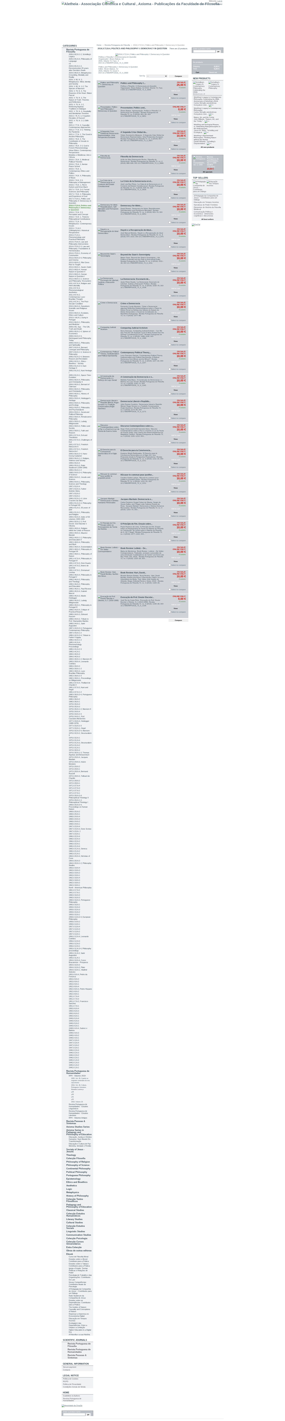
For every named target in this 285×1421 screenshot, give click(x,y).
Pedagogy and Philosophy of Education (79, 1205)
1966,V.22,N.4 (74, 836)
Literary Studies (74, 1219)
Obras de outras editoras (79, 1250)
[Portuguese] (112, 2)
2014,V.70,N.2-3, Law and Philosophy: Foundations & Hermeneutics (79, 248)
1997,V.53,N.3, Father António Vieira (77, 490)
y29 (72, 1092)
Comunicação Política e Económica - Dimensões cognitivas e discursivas (203, 214)
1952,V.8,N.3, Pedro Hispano (80, 989)
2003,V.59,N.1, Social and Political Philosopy (79, 413)
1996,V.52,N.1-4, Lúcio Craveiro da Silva (78, 499)
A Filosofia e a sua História (79, 1335)
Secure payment (69, 1367)
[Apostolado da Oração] (72, 1405)
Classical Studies (75, 1210)
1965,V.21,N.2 (74, 851)
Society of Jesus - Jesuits (75, 1150)
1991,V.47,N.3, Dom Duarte (80, 563)
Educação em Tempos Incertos (206, 202)
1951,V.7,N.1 (74, 1006)
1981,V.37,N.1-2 (75, 692)
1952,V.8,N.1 (74, 994)
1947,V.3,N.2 (74, 1045)
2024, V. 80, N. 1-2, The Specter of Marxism (78, 87)
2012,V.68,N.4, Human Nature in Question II (78, 271)
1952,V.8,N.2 (74, 991)
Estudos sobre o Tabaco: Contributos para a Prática (79, 1265)
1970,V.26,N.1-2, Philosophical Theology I (78, 801)
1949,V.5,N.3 (74, 1021)
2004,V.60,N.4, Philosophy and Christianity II (79, 381)
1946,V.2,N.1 (74, 1058)
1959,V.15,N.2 (74, 912)
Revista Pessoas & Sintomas (75, 1122)
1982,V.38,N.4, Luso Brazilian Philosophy (77, 672)
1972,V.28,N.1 (74, 783)
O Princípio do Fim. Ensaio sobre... (136, 524)
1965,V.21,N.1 (74, 854)
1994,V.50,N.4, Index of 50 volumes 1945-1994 (79, 518)
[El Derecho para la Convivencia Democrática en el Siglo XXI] (108, 459)
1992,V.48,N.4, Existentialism (80, 547)
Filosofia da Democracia (132, 156)
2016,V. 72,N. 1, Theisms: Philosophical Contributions (79, 218)
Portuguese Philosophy (78, 1175)
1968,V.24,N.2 (74, 821)
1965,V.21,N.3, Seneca (78, 849)
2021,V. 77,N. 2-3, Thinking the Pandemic (79, 131)
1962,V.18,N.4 (74, 878)
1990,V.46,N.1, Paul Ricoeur (80, 589)
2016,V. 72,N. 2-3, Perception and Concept (78, 213)
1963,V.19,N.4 (74, 868)
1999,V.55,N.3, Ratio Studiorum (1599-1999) (78, 466)
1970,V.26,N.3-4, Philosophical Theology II (79, 797)
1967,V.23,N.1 (74, 834)
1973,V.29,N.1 (74, 769)
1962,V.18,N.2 (74, 883)
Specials (198, 153)
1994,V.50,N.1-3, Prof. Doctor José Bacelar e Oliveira (78, 524)
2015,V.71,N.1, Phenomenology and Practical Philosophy (77, 237)
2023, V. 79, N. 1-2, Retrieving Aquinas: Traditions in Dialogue (77, 106)
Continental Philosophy (78, 1168)
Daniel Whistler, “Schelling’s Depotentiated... (205, 142)
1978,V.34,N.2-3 (75, 714)
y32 (72, 1099)
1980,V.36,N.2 (74, 699)
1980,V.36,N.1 (74, 702)
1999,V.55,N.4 (74, 463)
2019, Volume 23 (77, 1102)
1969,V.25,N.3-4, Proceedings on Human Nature (78, 807)
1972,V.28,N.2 (74, 781)
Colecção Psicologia (76, 1238)
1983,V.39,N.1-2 (75, 669)
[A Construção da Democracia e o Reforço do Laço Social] (108, 386)
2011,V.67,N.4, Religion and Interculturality (80, 284)
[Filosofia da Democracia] (108, 165)
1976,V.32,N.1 (74, 738)
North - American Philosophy (80, 888)
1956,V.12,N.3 (74, 941)
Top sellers (200, 178)
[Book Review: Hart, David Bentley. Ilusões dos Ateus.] (108, 581)
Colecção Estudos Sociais (75, 1227)
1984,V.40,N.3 (74, 657)
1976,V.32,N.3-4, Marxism (79, 731)
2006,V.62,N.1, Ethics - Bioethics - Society (78, 362)
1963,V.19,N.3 (74, 870)
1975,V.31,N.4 (74, 740)
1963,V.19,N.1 (74, 875)
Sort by (142, 76)
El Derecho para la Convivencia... (136, 450)
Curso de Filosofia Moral (78, 1257)
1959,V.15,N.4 (74, 907)
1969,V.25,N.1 (74, 814)
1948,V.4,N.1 (74, 1038)
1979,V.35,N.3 (74, 707)
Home (66, 1392)
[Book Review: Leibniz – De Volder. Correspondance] (108, 557)
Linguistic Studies (75, 1231)
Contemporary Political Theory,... (136, 352)
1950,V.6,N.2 (74, 1013)
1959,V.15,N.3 (74, 910)
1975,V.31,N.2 (74, 745)
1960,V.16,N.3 (74, 897)
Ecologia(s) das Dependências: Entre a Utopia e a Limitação (78, 1325)
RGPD (65, 1381)
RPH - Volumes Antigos (78, 1118)
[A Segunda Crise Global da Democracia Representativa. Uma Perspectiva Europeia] (108, 141)
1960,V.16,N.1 (74, 905)
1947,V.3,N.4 (74, 1043)
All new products (207, 147)
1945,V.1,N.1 (74, 1067)
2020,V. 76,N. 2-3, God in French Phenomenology (79, 147)
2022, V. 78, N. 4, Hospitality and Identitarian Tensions (80, 112)
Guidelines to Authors (71, 1396)
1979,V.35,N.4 (74, 704)
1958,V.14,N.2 (74, 922)
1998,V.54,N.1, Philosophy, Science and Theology (79, 483)
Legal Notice (71, 1375)
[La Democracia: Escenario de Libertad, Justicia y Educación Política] (108, 288)
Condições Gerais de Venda (74, 1387)
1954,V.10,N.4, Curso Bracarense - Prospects (78, 961)
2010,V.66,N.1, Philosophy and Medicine (79, 323)
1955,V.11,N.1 (74, 958)
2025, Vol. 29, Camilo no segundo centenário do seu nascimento (80, 1080)
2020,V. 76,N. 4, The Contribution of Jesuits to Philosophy (79, 141)
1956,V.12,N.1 (74, 946)
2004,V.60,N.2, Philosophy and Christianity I (79, 390)
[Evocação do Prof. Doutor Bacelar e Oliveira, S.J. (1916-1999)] (108, 606)
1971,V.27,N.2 (74, 791)
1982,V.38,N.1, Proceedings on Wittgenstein (80, 679)
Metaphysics (72, 1192)
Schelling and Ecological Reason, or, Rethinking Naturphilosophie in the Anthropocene (207, 126)
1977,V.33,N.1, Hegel (77, 728)
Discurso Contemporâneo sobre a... (137, 426)
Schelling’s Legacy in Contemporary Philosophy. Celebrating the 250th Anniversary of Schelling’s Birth (207, 99)
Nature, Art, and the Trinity (204, 117)
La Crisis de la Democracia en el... (136, 181)
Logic (69, 1189)
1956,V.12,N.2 (74, 944)
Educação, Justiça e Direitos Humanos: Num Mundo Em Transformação (80, 1139)
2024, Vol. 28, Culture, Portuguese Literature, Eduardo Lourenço (79, 1087)
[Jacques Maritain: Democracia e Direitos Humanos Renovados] (108, 508)
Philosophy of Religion (78, 1162)
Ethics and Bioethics (76, 1182)
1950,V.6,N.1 (74, 1016)
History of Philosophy (77, 1196)
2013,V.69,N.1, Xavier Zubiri (80, 267)
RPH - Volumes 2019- (77, 1076)
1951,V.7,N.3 (74, 999)
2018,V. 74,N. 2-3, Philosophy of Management (79, 181)
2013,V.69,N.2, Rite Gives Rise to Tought (79, 263)
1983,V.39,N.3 (74, 666)
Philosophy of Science (77, 1165)
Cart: (214, 4)
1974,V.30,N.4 (74, 750)
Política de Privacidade (72, 1384)
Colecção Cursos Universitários (75, 1242)
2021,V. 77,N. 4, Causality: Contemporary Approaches (79, 126)
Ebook (69, 1254)
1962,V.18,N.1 (74, 885)
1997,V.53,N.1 (74, 496)
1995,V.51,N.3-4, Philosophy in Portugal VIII (80, 504)
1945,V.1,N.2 (74, 1065)
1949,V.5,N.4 (74, 1018)
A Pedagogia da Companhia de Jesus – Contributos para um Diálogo (80, 1291)
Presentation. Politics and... (133, 108)
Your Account (202, 4)
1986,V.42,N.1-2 (75, 640)
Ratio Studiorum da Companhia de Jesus (77, 1297)
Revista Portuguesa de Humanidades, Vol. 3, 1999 (213, 160)
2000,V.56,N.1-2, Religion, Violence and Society (79, 459)
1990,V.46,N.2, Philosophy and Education (79, 585)
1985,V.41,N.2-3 (75, 649)
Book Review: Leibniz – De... (134, 548)
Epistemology (73, 1179)
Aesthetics (71, 1185)
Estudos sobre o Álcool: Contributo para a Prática (79, 1260)
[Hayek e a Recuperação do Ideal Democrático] (108, 239)
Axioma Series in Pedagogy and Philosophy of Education (79, 1132)
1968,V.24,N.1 (74, 824)
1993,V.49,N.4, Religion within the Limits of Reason (79, 529)
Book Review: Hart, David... (133, 573)
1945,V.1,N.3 (74, 1063)
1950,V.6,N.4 (74, 1008)
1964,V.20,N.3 (74, 861)
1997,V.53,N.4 (74, 486)
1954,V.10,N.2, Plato (77, 967)
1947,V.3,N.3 (74, 1040)
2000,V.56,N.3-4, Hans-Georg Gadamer (78, 455)
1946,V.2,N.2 (74, 1055)
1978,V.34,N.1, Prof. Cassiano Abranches (77, 717)
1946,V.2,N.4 (74, 1050)
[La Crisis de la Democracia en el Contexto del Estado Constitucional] (108, 190)
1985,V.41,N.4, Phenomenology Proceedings (75, 644)
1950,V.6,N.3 (74, 1011)
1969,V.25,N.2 (74, 811)
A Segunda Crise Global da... (134, 132)
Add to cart (175, 91)
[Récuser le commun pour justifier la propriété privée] (108, 483)
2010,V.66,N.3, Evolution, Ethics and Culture (79, 314)
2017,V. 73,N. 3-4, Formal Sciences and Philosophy (79, 190)
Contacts (66, 1370)
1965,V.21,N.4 (74, 846)
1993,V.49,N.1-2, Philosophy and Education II (80, 539)
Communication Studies (78, 1235)
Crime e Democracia (130, 303)
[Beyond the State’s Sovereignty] (108, 263)
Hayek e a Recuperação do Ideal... (136, 230)
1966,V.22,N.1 (74, 844)
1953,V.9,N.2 (74, 981)
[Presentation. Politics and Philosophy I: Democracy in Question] (108, 116)
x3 (70, 64)
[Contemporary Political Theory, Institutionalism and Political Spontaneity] (108, 361)
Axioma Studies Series (78, 1127)
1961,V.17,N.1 (74, 893)
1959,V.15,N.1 (74, 914)
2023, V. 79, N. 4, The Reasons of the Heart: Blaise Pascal (80, 93)
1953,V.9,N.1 (74, 984)
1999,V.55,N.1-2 (75, 470)
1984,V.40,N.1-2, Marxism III (80, 659)
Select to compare (178, 98)
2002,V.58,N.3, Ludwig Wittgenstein (78, 422)
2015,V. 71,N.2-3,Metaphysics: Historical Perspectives (79, 230)
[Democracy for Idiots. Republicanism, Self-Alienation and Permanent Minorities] (108, 214)
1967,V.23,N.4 (74, 826)
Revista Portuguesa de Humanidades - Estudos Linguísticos (78, 1106)
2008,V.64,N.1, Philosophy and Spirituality (79, 344)
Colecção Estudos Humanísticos (75, 1214)
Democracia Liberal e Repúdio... (135, 401)
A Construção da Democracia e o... (137, 377)
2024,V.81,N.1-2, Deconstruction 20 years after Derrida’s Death (79, 68)
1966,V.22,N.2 (74, 841)
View (176, 94)
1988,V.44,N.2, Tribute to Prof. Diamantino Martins (79, 620)
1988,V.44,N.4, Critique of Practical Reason (79, 611)
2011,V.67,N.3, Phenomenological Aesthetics (76, 290)
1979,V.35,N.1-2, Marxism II (80, 709)
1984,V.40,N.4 (74, 654)
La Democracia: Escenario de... (135, 279)
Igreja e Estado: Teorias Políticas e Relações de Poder (78, 1270)
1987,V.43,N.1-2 (75, 633)
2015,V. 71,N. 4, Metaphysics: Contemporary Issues (80, 223)
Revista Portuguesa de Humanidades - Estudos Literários (78, 1113)
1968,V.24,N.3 (74, 819)
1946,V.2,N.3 (74, 1053)
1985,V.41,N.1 (74, 652)
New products (201, 78)
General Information (76, 1364)
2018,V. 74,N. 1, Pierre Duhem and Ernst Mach (78, 186)
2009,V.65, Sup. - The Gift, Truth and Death (79, 328)
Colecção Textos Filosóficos (74, 1200)
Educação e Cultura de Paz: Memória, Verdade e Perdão (80, 1145)
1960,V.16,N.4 (74, 895)
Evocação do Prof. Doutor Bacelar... (137, 597)
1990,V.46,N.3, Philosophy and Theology (79, 580)
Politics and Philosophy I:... (133, 83)
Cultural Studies (74, 1222)
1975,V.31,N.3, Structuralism (80, 743)
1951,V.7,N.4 (74, 996)
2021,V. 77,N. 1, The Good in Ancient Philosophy (80, 135)
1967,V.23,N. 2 (74, 831)
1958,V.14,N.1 (74, 924)
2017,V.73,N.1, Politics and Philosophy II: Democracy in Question (80, 201)
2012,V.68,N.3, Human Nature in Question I (78, 275)
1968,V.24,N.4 (74, 816)
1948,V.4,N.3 (74, 1033)
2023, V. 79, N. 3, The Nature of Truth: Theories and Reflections (79, 100)
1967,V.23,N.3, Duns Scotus (80, 829)
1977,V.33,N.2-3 (75, 726)
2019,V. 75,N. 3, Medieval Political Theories (79, 161)
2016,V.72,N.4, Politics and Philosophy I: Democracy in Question (80, 207)
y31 (72, 1097)
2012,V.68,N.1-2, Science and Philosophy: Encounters (80, 280)
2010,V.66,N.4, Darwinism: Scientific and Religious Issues (79, 308)
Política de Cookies (70, 1379)
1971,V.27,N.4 (74, 786)
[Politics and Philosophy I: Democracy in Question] (108, 92)
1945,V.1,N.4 (74, 1060)
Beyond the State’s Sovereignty (135, 255)
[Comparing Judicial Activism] (108, 337)
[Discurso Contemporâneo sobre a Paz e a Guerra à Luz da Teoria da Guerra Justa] (108, 435)
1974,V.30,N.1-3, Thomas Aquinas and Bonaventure (79, 754)
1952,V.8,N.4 (74, 986)
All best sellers (207, 219)
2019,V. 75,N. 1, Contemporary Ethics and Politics (79, 171)
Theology (71, 1155)
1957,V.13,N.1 (74, 934)
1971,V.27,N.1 (74, 793)
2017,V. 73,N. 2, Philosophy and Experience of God (80, 195)
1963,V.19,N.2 (74, 873)
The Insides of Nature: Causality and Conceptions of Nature (79, 1309)
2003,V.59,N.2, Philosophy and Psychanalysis (79, 408)
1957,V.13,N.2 (74, 931)
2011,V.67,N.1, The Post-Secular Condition (79, 303)
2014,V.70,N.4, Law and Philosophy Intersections (78, 243)
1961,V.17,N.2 (74, 890)
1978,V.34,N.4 (74, 711)
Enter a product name (71, 1412)
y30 (72, 1094)
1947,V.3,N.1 (74, 1048)
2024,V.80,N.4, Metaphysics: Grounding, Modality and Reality (80, 75)
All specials (207, 172)
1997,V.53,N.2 (74, 493)
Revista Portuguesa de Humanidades (77, 1072)
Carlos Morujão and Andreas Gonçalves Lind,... (205, 104)
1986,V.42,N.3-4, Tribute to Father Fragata (79, 636)
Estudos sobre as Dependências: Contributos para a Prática (80, 1302)
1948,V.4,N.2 (74, 1035)
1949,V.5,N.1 (74, 1026)
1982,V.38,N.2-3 (75, 676)
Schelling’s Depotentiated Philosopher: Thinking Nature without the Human (205, 137)
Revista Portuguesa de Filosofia (77, 50)
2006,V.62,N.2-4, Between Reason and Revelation (79, 358)
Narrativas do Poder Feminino (206, 205)
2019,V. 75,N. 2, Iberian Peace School (78, 165)
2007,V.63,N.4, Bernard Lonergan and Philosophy (79, 348)
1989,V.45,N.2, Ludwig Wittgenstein (78, 601)
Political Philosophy (76, 1172)
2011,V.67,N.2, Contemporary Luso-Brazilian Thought (77, 297)
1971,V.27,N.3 (74, 788)
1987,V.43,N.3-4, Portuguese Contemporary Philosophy (80, 629)
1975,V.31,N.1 (74, 748)
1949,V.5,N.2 (74, 1023)
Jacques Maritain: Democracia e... (137, 499)
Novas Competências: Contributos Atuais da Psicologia (78, 1284)
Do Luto (72, 1280)
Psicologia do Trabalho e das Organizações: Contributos (80, 1276)
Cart (196, 57)
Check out (213, 72)
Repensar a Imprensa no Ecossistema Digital (79, 1315)
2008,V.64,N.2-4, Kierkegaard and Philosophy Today (80, 338)
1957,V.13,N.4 (74, 927)
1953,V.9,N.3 (74, 979)
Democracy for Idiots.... (131, 205)
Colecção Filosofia (75, 1158)
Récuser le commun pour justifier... (137, 475)
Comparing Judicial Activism (134, 328)
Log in (219, 1)
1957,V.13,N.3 (74, 929)
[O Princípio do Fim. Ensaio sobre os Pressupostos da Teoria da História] (108, 532)
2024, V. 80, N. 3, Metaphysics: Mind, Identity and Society (80, 82)
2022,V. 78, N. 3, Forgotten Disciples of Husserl (79, 117)
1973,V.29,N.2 (74, 766)
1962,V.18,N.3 (74, 880)
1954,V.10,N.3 (74, 965)
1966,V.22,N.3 (74, 839)
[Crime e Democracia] (108, 312)
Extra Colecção (74, 1247)
